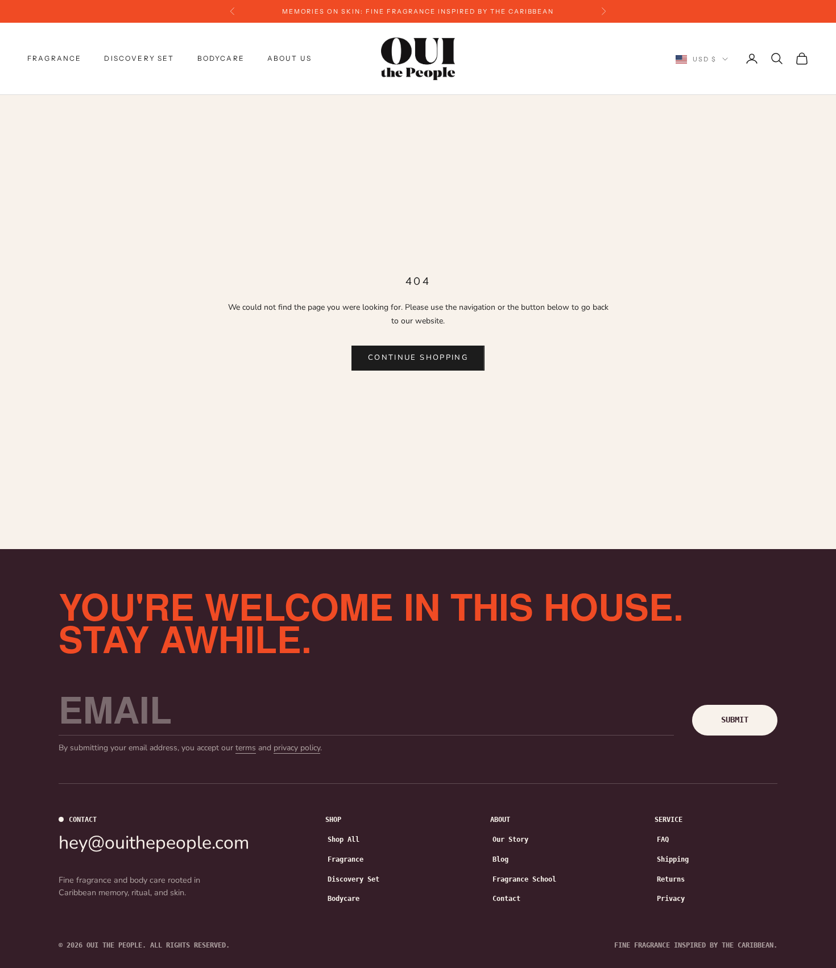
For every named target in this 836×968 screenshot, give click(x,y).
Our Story (510, 840)
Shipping (673, 859)
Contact (506, 899)
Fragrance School (524, 879)
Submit (734, 719)
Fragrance (54, 58)
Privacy (671, 899)
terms (245, 747)
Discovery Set (139, 58)
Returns (671, 879)
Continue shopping (418, 357)
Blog (500, 859)
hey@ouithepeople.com (154, 843)
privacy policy (297, 747)
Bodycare (221, 58)
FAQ (663, 840)
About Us (289, 58)
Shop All (343, 840)
